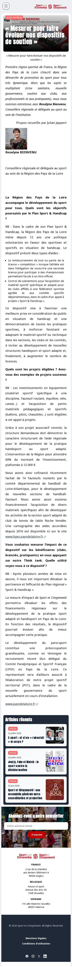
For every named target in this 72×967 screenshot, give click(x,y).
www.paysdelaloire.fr (20, 704)
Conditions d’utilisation (36, 943)
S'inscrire (36, 834)
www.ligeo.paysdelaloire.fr (24, 537)
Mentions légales (36, 938)
